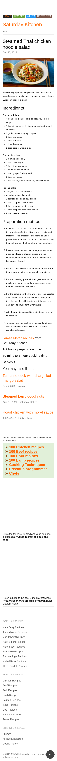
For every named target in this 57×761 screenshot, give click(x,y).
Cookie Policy (10, 743)
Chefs (14, 473)
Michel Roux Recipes (14, 661)
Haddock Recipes (12, 714)
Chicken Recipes (12, 680)
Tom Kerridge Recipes (15, 656)
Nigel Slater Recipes (14, 646)
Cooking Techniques (27, 465)
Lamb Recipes (10, 695)
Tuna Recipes (10, 705)
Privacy (7, 734)
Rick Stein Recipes (13, 651)
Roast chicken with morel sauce (28, 412)
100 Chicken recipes (26, 447)
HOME (7, 16)
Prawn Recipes (11, 719)
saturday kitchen (28, 402)
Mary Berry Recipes (13, 627)
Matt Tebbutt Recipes (14, 637)
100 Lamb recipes (24, 460)
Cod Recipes (10, 709)
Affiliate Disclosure (13, 739)
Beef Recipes (10, 685)
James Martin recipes (18, 338)
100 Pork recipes (23, 456)
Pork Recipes (10, 690)
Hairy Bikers (25, 418)
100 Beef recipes (23, 451)
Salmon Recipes (12, 700)
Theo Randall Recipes (15, 666)
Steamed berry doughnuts (23, 396)
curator (22, 386)
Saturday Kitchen (22, 24)
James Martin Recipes (15, 632)
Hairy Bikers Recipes (14, 642)
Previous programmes (28, 469)
